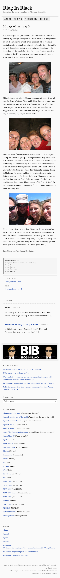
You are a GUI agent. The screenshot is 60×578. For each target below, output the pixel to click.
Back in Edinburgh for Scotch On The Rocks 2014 (22, 369)
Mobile (6, 500)
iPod (5, 470)
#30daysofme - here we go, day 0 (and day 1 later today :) (20, 263)
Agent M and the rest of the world (15, 432)
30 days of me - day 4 (10, 265)
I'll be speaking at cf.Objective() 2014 (17, 373)
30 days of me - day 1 (10, 271)
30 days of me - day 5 (10, 267)
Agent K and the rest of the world (15, 417)
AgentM (6, 537)
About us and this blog (11, 413)
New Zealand (8, 504)
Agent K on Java (9, 428)
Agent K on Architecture (12, 420)
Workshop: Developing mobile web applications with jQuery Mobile (29, 547)
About (7, 19)
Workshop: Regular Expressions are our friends (20, 551)
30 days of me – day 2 (11, 269)
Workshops (31, 19)
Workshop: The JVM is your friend (16, 555)
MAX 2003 (7, 481)
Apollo (5, 439)
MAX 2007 (7, 496)
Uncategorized (8, 515)
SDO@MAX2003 (9, 511)
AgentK (18, 19)
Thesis (50, 568)
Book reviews (8, 443)
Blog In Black (17, 7)
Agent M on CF (9, 436)
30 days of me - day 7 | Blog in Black (22, 324)
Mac (4, 477)
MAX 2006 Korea (9, 492)
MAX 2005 (7, 489)
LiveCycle (7, 473)
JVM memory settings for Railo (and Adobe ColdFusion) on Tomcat (28, 383)
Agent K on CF (8, 424)
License (44, 19)
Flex (4, 462)
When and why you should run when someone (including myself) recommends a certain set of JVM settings (27, 378)
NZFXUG (6, 508)
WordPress (50, 565)
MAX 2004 (7, 485)
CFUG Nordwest (9, 447)
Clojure (6, 451)
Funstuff (6, 466)
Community (7, 454)
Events (5, 458)
